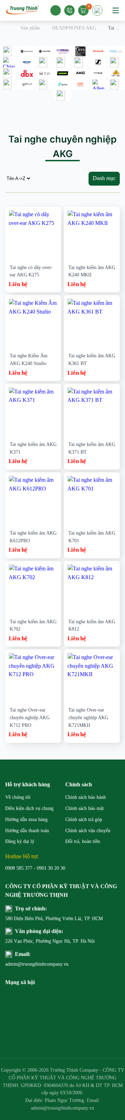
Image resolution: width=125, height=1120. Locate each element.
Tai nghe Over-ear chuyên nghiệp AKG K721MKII (88, 717)
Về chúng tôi (18, 797)
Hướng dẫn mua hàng (26, 819)
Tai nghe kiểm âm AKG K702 (33, 625)
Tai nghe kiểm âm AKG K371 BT (91, 448)
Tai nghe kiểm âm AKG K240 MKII (91, 271)
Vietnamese (98, 12)
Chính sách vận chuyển (87, 830)
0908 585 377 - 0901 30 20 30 (35, 868)
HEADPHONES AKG (74, 28)
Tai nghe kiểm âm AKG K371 (33, 448)
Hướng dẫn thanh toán (27, 830)
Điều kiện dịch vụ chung (29, 808)
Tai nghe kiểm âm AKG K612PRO (33, 536)
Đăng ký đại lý (19, 841)
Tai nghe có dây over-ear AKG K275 (31, 271)
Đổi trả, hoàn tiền (82, 841)
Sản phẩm (30, 28)
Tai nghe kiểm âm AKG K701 (91, 536)
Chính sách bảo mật (84, 808)
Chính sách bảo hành (85, 797)
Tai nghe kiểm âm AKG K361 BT (91, 359)
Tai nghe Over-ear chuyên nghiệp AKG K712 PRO (30, 717)
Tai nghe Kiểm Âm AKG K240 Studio (29, 359)
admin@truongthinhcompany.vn (33, 964)
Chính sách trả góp (83, 819)
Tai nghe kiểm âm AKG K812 (91, 625)
